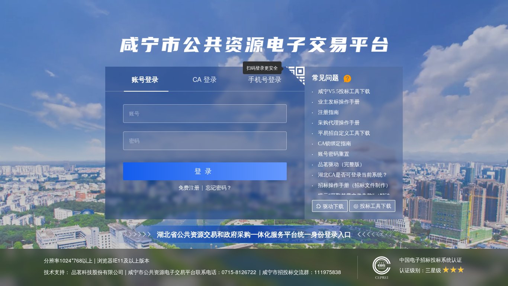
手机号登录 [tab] (265, 79)
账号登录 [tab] (145, 79)
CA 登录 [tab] (205, 79)
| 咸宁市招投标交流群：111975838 (300, 272)
